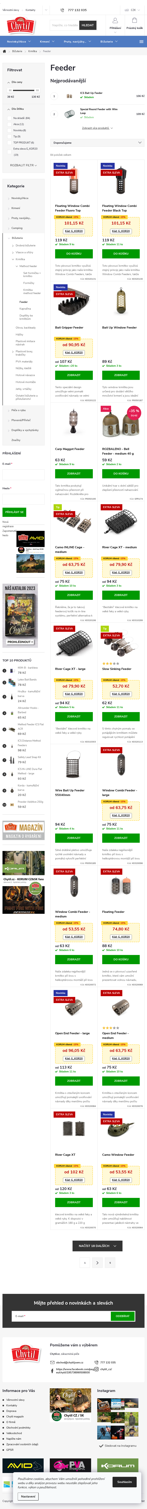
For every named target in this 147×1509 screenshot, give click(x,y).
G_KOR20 (74, 231)
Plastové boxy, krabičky (24, 353)
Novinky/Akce (19, 198)
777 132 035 (108, 1362)
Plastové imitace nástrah (25, 342)
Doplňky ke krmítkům (26, 317)
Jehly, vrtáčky (23, 389)
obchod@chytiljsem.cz (69, 1362)
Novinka (19, 130)
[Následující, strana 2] (97, 1262)
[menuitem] (18, 42)
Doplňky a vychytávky (24, 430)
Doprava (11, 1411)
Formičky (28, 283)
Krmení (15, 208)
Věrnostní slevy (10, 10)
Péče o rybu (18, 410)
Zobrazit (74, 375)
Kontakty (30, 10)
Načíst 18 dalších (94, 1246)
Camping (16, 228)
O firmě (10, 1422)
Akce (18, 124)
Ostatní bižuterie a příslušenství (27, 397)
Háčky (19, 334)
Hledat (88, 25)
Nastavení (28, 1496)
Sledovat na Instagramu (120, 1446)
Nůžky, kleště (23, 368)
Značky (15, 440)
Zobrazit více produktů (96, 128)
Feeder (24, 302)
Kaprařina (25, 309)
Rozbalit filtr (22, 165)
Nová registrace (8, 524)
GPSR (10, 1450)
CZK (133, 10)
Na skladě (21, 118)
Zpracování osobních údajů (22, 1444)
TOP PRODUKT (23, 142)
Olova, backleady (26, 328)
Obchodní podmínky (18, 1427)
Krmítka (20, 259)
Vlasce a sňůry (24, 252)
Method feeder (28, 266)
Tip (16, 136)
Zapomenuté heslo (9, 533)
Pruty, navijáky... (21, 218)
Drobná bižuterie (25, 245)
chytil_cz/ (106, 1369)
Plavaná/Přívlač (21, 420)
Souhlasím (124, 1482)
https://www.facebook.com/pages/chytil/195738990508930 (75, 1370)
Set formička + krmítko (32, 274)
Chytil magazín (15, 1416)
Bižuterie (17, 238)
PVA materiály (24, 361)
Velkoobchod (14, 1433)
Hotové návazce (25, 375)
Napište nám (13, 1439)
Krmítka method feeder (32, 291)
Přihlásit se (14, 512)
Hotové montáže (26, 382)
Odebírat (123, 1316)
